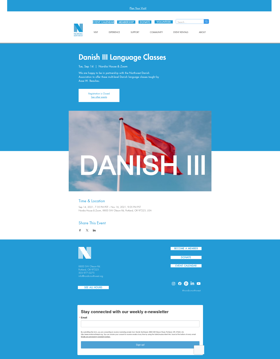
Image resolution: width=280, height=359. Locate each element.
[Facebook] (180, 283)
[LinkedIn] (192, 283)
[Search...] (206, 21)
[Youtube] (198, 283)
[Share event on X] (87, 230)
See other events (99, 97)
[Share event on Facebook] (80, 230)
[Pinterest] (186, 283)
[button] (95, 32)
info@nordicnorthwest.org (90, 276)
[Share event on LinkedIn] (94, 230)
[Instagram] (173, 283)
